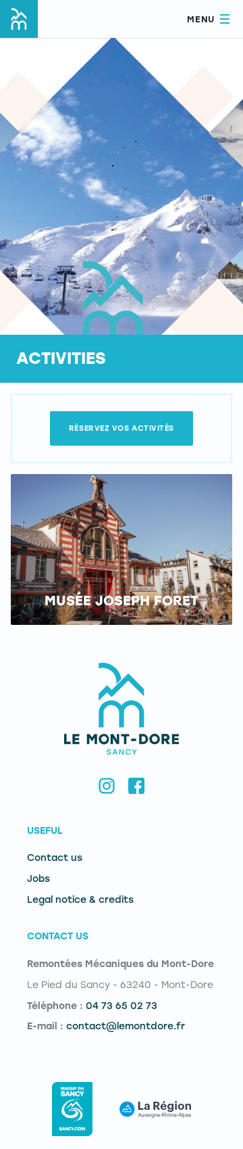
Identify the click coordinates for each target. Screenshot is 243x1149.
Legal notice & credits (80, 900)
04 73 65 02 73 (121, 1006)
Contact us (54, 858)
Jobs (38, 879)
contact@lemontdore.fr (125, 1026)
